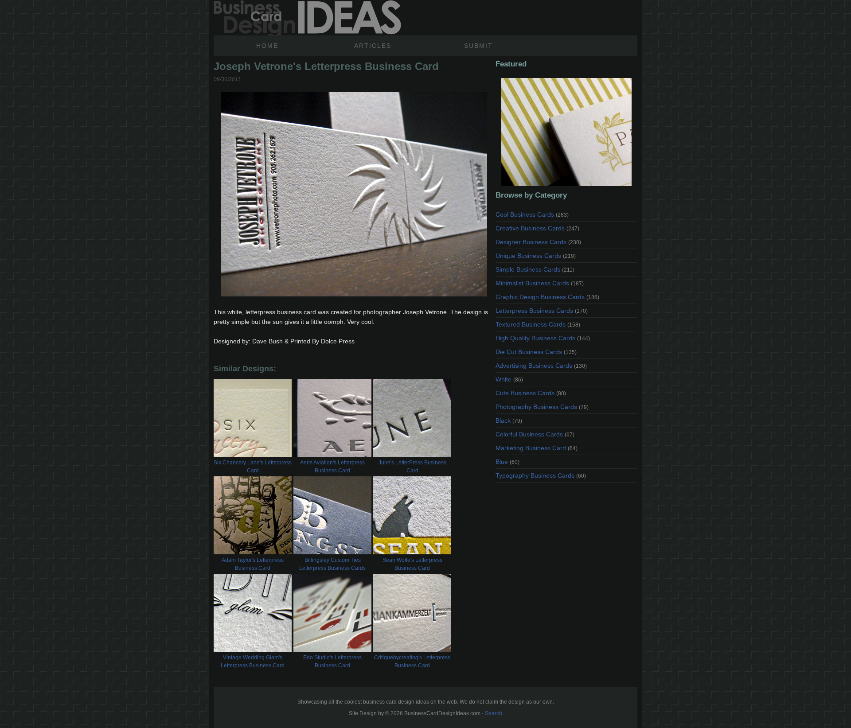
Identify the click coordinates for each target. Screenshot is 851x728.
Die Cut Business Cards (536, 351)
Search (493, 713)
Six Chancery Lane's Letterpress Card (253, 466)
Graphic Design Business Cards (547, 296)
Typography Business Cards (541, 475)
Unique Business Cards (536, 255)
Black (509, 420)
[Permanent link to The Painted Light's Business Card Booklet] (566, 132)
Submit (478, 45)
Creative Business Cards (537, 228)
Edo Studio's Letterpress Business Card (332, 661)
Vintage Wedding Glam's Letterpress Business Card (253, 661)
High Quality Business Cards (543, 338)
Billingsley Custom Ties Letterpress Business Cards (332, 564)
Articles (372, 45)
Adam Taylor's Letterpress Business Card (253, 564)
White (509, 379)
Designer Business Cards (538, 241)
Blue (507, 461)
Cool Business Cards (532, 214)
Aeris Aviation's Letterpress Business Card (332, 466)
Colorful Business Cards (535, 434)
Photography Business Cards (542, 406)
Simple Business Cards (535, 269)
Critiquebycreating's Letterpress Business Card (412, 661)
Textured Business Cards (538, 324)
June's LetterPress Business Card (412, 466)
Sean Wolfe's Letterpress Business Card (412, 564)
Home (267, 45)
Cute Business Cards (531, 393)
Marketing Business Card (537, 448)
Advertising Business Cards (541, 365)
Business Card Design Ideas (307, 17)
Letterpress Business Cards (542, 310)
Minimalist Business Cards (540, 283)
